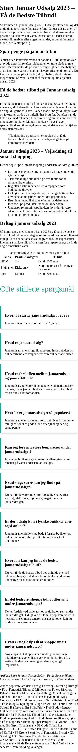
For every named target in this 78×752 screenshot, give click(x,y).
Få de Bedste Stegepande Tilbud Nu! (40, 743)
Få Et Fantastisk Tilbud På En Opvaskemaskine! (41, 714)
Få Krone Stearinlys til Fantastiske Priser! (41, 732)
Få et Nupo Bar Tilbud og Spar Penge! (26, 722)
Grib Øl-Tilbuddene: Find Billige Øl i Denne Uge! (42, 693)
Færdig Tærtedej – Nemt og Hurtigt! (55, 686)
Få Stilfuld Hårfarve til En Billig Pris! (39, 705)
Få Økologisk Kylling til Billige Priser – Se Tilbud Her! (37, 704)
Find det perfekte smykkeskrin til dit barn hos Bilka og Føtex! (39, 718)
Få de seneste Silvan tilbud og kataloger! (37, 745)
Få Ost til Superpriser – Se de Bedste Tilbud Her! (47, 700)
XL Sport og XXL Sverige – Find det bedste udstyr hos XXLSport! (37, 736)
